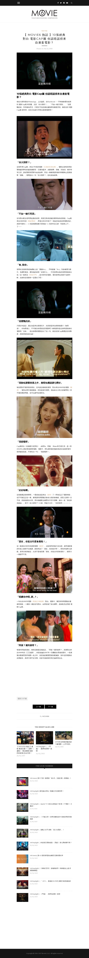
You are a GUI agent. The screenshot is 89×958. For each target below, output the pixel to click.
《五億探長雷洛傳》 (49, 167)
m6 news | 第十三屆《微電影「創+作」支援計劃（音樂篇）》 (51, 778)
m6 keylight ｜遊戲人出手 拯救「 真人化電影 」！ (47, 830)
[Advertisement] (44, 678)
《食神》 (49, 495)
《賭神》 (41, 546)
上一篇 (38, 707)
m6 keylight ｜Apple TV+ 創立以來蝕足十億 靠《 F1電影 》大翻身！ (51, 805)
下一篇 (50, 707)
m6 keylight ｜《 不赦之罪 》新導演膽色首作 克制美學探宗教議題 (51, 818)
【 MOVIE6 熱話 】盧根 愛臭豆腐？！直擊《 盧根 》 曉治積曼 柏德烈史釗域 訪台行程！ (25, 749)
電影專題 (44, 31)
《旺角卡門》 (33, 275)
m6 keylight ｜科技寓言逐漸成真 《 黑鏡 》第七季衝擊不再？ (51, 842)
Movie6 (45, 716)
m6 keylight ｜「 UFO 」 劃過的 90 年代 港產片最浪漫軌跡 (50, 881)
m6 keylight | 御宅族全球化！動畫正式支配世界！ (47, 791)
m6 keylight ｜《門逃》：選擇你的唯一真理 (44, 748)
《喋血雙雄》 (31, 221)
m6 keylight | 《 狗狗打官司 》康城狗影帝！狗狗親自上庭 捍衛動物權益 (50, 869)
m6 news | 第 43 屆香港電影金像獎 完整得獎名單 (46, 855)
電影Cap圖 (22, 699)
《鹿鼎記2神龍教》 (38, 601)
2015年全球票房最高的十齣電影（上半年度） (63, 743)
